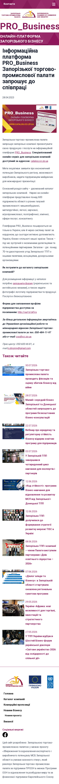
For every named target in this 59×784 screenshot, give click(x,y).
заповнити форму (23, 283)
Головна (8, 693)
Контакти (9, 3)
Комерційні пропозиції (17, 704)
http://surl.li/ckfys (27, 312)
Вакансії (8, 721)
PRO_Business (23, 152)
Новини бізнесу (13, 710)
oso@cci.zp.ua (23, 336)
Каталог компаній (14, 699)
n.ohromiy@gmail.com (19, 348)
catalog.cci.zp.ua (39, 161)
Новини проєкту (13, 715)
